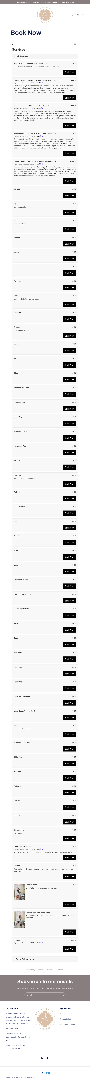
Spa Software (59, 970)
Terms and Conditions (68, 1024)
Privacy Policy (65, 1019)
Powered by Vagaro (33, 970)
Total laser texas (16, 1077)
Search (63, 1014)
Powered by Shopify (29, 1077)
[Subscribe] (63, 995)
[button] (6, 15)
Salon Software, (47, 970)
